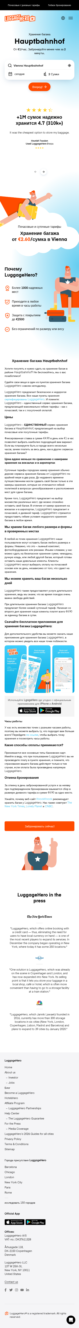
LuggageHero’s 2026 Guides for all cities (29, 1134)
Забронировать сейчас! (39, 826)
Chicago (10, 1172)
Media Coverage (18, 1128)
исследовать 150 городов (20, 1202)
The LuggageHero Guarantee (26, 1118)
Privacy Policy (13, 1139)
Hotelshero (11, 1098)
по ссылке (32, 734)
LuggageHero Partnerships (24, 1108)
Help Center (12, 1113)
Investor (13, 1077)
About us (10, 1072)
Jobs (11, 1082)
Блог (7, 1087)
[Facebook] (5, 1290)
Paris (7, 1187)
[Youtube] (22, 1290)
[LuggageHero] (20, 20)
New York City (13, 1182)
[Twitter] (11, 1290)
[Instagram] (16, 1290)
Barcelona (11, 1167)
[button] (71, 1320)
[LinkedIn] (27, 1290)
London (9, 1177)
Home (8, 1067)
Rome (8, 1192)
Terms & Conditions (16, 1144)
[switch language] (63, 18)
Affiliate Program (15, 1103)
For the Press (13, 1123)
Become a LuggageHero (20, 1093)
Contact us (11, 1282)
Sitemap (10, 1149)
